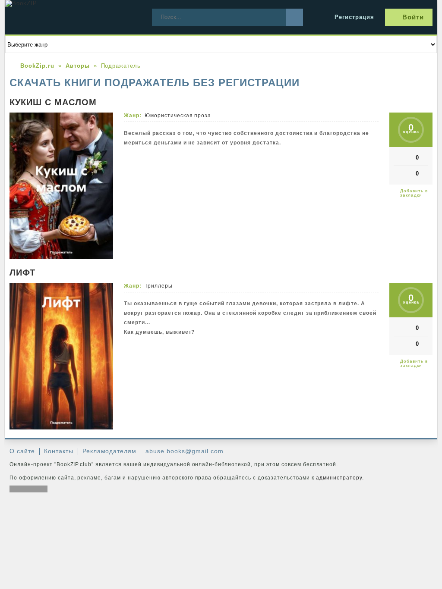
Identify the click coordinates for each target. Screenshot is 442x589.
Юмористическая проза (178, 116)
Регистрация (354, 17)
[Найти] (294, 17)
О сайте (22, 451)
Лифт (22, 272)
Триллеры (159, 286)
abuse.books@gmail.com (184, 451)
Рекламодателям (109, 451)
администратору (339, 478)
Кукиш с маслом (53, 102)
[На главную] (70, 17)
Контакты (58, 451)
